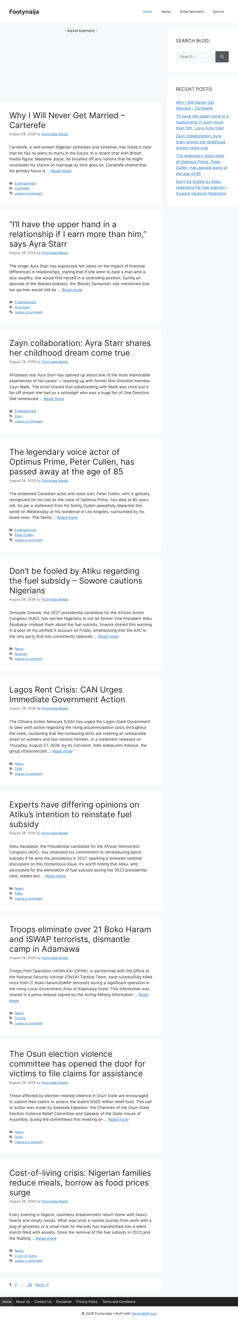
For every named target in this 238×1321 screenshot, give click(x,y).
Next (42, 1284)
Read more (61, 171)
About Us (23, 1302)
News (166, 11)
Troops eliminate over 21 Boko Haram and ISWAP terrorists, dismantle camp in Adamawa (80, 939)
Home (147, 11)
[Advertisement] (81, 66)
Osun (19, 1137)
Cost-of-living (26, 1256)
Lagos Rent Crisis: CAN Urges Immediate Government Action (67, 694)
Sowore (21, 654)
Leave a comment (29, 193)
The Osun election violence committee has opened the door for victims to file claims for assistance (77, 1063)
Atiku (19, 893)
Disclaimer (64, 1302)
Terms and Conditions (118, 1302)
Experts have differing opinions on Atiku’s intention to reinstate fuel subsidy (74, 814)
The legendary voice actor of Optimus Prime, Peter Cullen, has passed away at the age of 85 (71, 461)
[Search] (222, 56)
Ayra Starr (22, 307)
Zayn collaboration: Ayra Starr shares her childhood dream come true (80, 348)
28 (30, 1284)
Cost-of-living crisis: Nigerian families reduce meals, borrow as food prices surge (80, 1182)
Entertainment (192, 11)
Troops (20, 1018)
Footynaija (24, 11)
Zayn (18, 416)
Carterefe (22, 188)
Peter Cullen (24, 535)
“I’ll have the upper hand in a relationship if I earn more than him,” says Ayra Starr (77, 234)
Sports (218, 11)
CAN (18, 768)
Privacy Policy (87, 1302)
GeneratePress (144, 1313)
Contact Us (42, 1302)
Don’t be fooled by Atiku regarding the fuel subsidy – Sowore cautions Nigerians (75, 580)
